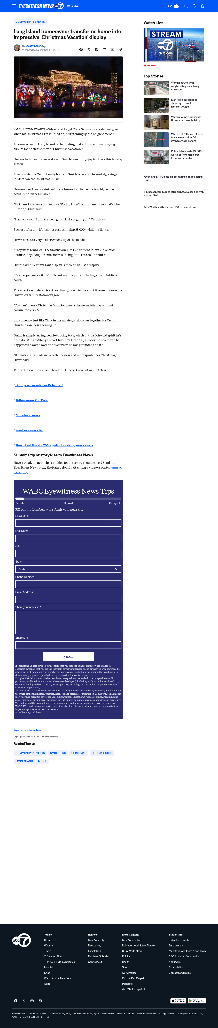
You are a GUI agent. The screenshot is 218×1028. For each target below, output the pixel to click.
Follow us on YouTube (32, 400)
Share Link (21, 637)
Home (47, 940)
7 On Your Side (52, 956)
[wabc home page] (21, 940)
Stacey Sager (33, 46)
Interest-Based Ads (125, 1014)
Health (125, 962)
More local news (28, 415)
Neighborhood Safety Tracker (138, 945)
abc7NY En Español (133, 989)
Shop (47, 973)
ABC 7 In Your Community (184, 956)
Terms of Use (108, 1014)
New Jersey (94, 945)
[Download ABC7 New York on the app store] (178, 1001)
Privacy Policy (18, 1014)
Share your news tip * (28, 607)
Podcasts (127, 983)
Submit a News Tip (179, 940)
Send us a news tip (29, 430)
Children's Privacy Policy (60, 1014)
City (17, 546)
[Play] (174, 45)
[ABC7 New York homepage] (41, 6)
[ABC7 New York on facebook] (15, 1000)
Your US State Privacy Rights (86, 1014)
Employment (176, 945)
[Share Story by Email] (112, 49)
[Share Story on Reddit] (97, 49)
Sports (126, 967)
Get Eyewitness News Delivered (39, 385)
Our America (129, 973)
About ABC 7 (176, 962)
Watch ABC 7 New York (57, 978)
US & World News (132, 951)
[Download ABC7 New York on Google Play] (197, 1001)
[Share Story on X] (89, 49)
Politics (126, 956)
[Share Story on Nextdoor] (104, 49)
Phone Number (24, 577)
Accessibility (176, 967)
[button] (14, 5)
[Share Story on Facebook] (81, 49)
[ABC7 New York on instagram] (32, 1000)
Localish (48, 967)
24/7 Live (73, 6)
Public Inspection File (146, 1014)
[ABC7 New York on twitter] (23, 1000)
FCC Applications (166, 1014)
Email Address (24, 592)
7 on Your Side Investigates (59, 962)
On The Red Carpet (133, 978)
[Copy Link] (120, 49)
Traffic (47, 951)
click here (35, 712)
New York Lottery (132, 940)
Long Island (94, 951)
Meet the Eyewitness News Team (187, 951)
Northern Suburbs (98, 956)
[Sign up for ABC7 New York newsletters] (40, 1000)
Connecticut (95, 962)
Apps (47, 983)
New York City (96, 940)
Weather (49, 945)
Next (68, 656)
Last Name (21, 530)
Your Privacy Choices (36, 1014)
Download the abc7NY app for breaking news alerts (54, 445)
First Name (22, 515)
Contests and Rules (179, 973)
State (18, 561)
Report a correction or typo (27, 730)
